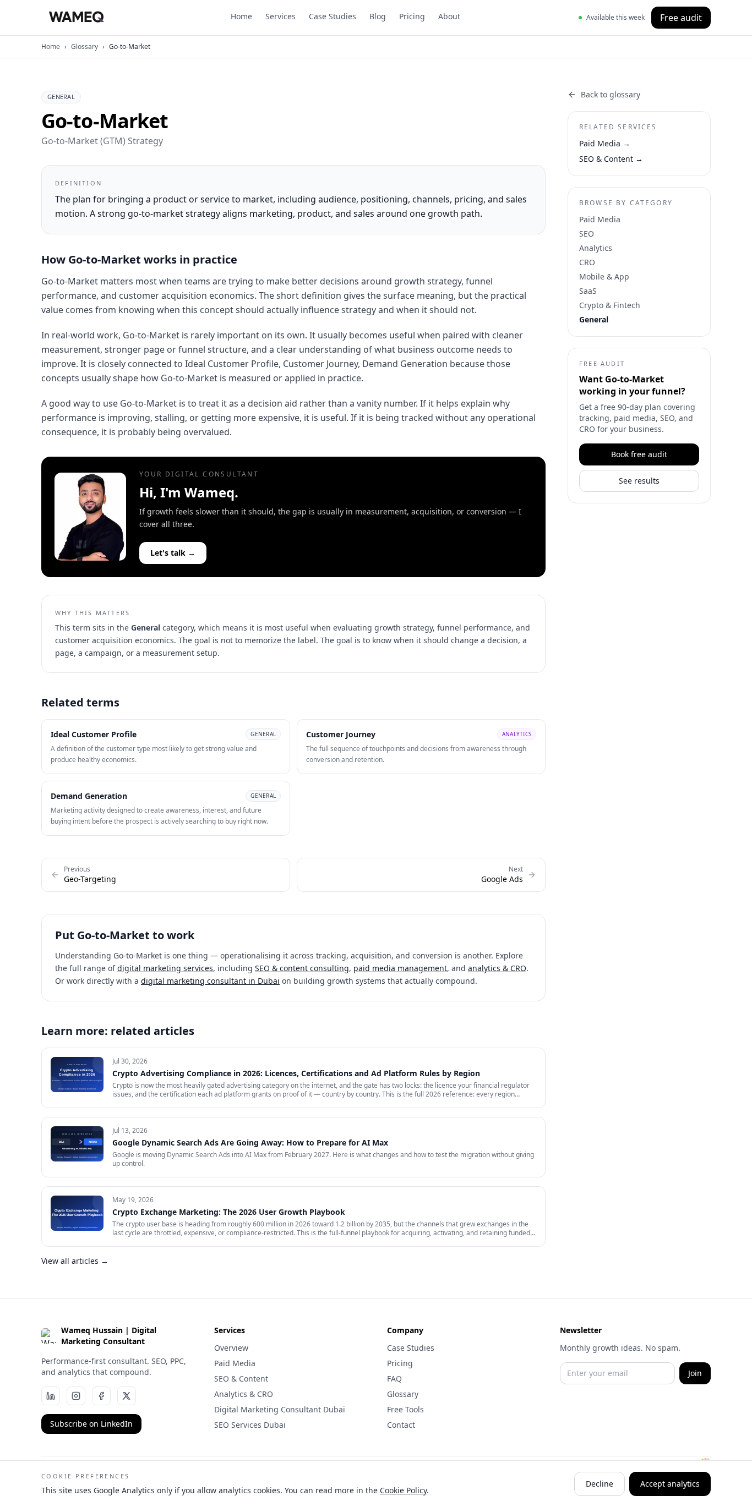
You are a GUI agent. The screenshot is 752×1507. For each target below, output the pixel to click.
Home (241, 16)
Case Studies (332, 16)
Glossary (84, 46)
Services (280, 16)
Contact (401, 1425)
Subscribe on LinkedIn (91, 1423)
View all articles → (74, 1261)
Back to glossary (610, 94)
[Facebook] (101, 1396)
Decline (599, 1483)
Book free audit (639, 454)
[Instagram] (76, 1396)
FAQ (394, 1378)
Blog (377, 16)
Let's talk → (172, 552)
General (593, 319)
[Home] (76, 18)
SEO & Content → (611, 159)
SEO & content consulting (302, 968)
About (449, 16)
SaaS (588, 291)
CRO (587, 262)
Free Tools (405, 1409)
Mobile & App (604, 276)
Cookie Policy (403, 1490)
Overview (231, 1347)
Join (695, 1373)
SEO (586, 233)
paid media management (400, 968)
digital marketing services (165, 968)
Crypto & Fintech (609, 305)
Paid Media (599, 219)
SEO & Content (241, 1378)
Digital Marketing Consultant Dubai (279, 1409)
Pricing (412, 16)
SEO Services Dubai (250, 1425)
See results (639, 480)
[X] (126, 1396)
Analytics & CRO (243, 1394)
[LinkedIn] (50, 1396)
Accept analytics (670, 1483)
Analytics (595, 248)
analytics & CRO (497, 968)
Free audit (681, 18)
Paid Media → (604, 143)
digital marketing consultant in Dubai (210, 981)
